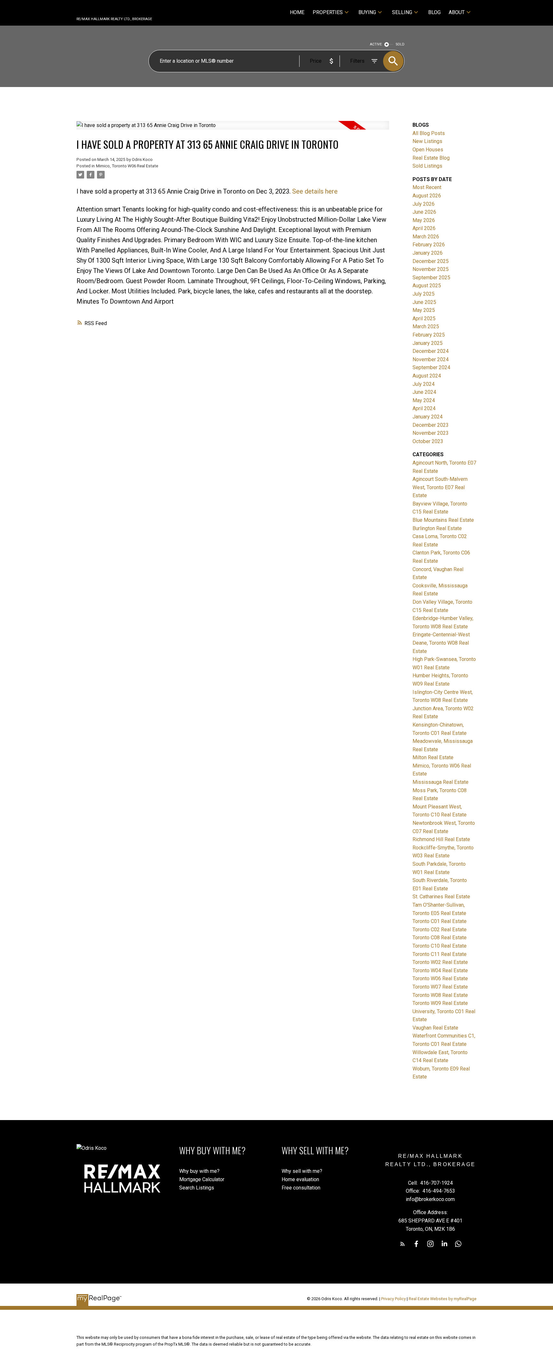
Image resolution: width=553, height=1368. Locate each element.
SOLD (400, 44)
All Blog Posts (429, 133)
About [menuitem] (457, 12)
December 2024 (431, 351)
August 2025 (427, 285)
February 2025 (429, 335)
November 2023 (431, 433)
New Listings (427, 141)
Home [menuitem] (297, 12)
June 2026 (424, 212)
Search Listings (196, 1188)
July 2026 (424, 204)
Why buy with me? (199, 1171)
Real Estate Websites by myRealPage (443, 1298)
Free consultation (301, 1188)
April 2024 (424, 408)
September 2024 (431, 367)
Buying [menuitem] (367, 12)
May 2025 (424, 310)
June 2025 (424, 302)
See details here (315, 191)
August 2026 (427, 196)
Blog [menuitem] (434, 12)
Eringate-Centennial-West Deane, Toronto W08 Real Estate (441, 643)
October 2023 (428, 441)
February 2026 (429, 245)
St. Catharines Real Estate (441, 897)
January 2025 (428, 343)
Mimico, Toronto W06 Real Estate (127, 165)
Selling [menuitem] (402, 12)
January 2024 (428, 417)
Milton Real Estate (433, 757)
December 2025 (431, 261)
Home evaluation (300, 1179)
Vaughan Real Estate (435, 1028)
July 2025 (424, 294)
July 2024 (424, 384)
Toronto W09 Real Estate (440, 1003)
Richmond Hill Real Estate (441, 839)
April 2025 (424, 318)
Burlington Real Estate (437, 528)
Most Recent (427, 187)
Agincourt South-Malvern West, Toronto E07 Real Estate (440, 487)
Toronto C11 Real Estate (440, 954)
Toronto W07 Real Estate (440, 987)
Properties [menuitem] (328, 12)
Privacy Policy (393, 1298)
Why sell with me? (302, 1171)
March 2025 (426, 326)
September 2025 (431, 277)
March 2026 (426, 237)
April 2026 (424, 228)
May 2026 (424, 220)
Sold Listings (427, 166)
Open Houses (428, 150)
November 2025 (431, 269)
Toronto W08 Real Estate (440, 995)
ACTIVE (376, 44)
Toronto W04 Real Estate (440, 970)
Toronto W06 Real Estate (440, 978)
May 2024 (424, 400)
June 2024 (424, 392)
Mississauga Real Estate (441, 782)
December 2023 (431, 425)
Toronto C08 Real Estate (440, 938)
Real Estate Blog (431, 158)
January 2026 (428, 253)
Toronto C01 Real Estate (440, 921)
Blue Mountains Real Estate (443, 520)
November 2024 (431, 359)
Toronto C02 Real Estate (440, 930)
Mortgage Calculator (201, 1179)
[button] (402, 1244)
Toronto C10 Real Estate (440, 946)
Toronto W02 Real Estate (440, 962)
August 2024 (427, 376)
